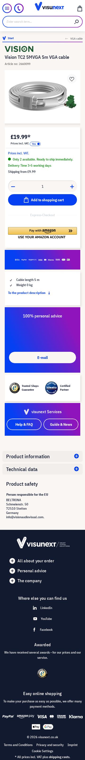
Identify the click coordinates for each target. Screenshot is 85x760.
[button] (42, 232)
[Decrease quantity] (13, 186)
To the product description (27, 293)
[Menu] (7, 8)
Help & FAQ (24, 424)
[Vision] (42, 49)
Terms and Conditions (18, 745)
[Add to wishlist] (71, 78)
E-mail (42, 357)
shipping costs (59, 757)
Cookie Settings (42, 751)
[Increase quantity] (72, 186)
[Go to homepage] (42, 8)
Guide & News (61, 424)
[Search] (77, 21)
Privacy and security (50, 745)
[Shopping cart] (80, 8)
